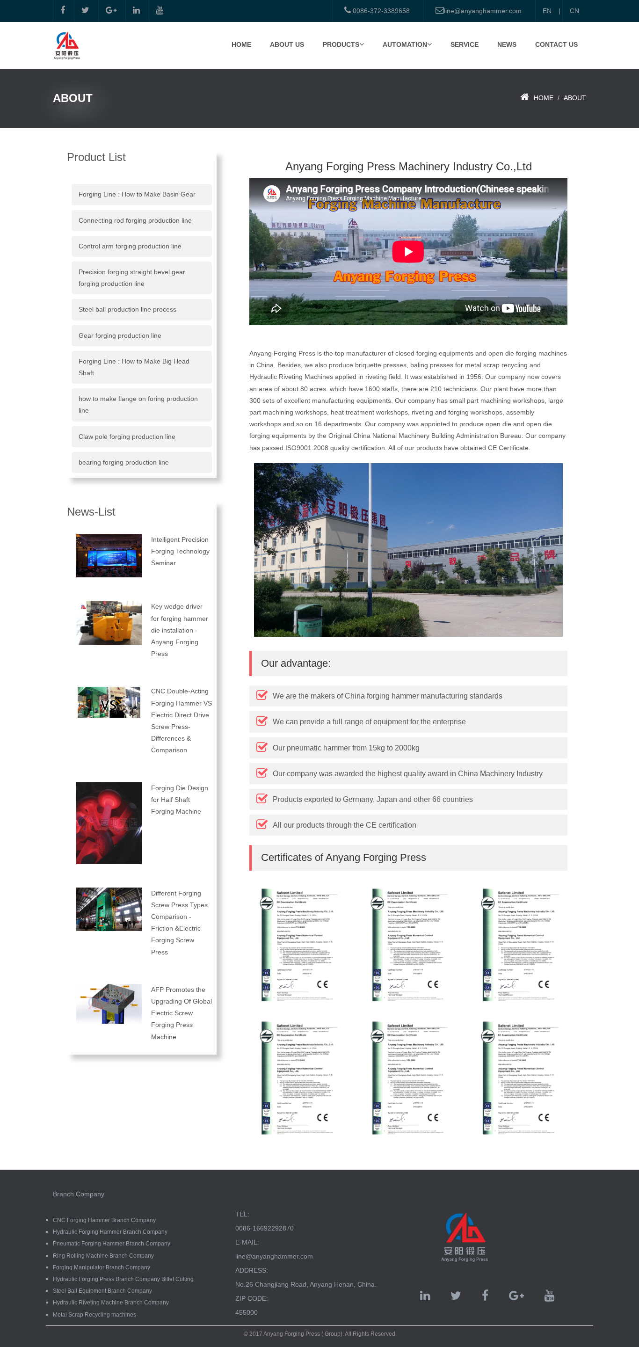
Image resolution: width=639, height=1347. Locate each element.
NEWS (506, 44)
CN (574, 11)
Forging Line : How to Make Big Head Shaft (134, 367)
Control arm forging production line (130, 246)
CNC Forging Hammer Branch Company (104, 1220)
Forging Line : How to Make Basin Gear (137, 194)
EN (547, 11)
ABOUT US (287, 44)
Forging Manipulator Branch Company (101, 1267)
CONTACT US (556, 44)
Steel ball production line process (127, 309)
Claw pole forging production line (127, 436)
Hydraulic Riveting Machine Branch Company (111, 1302)
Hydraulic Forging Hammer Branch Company (110, 1232)
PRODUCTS (341, 44)
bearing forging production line (124, 462)
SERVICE (464, 44)
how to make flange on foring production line (138, 404)
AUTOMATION (405, 44)
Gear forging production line (120, 335)
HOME (241, 44)
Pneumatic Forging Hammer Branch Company (111, 1243)
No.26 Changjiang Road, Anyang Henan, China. (306, 1284)
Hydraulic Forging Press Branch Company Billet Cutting (123, 1279)
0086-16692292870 (264, 1228)
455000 (246, 1312)
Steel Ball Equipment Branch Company (102, 1291)
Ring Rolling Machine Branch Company (103, 1255)
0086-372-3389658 (380, 11)
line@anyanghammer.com (483, 11)
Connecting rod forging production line (135, 220)
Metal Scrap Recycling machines (94, 1314)
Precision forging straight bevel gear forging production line (132, 277)
